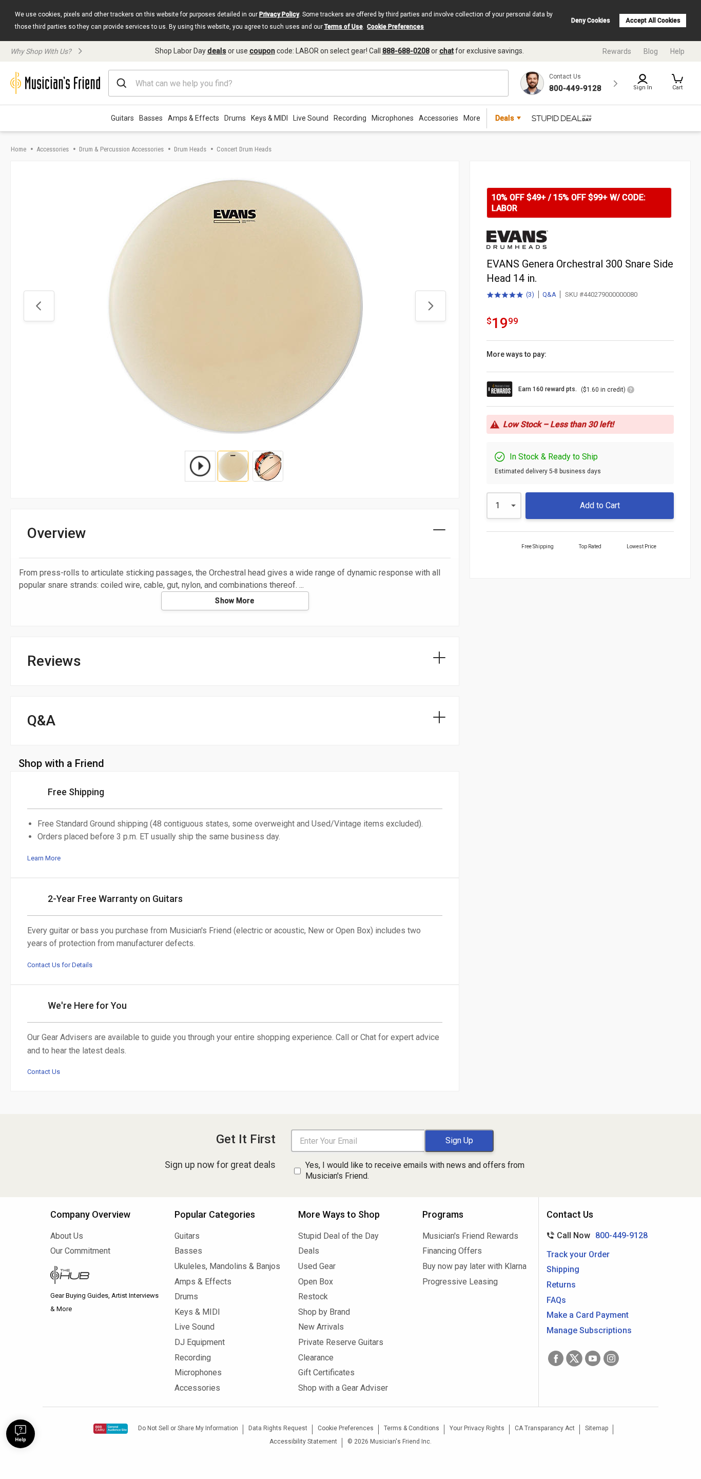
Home (18, 149)
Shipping (563, 1269)
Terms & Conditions (411, 1428)
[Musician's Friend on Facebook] (556, 1358)
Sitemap (596, 1428)
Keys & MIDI (269, 118)
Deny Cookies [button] (590, 20)
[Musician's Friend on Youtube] (592, 1358)
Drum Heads (190, 149)
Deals (308, 1251)
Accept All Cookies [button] (653, 20)
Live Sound (310, 118)
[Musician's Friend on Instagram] (611, 1358)
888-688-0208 (406, 51)
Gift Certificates (326, 1372)
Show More (235, 601)
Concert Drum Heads (244, 149)
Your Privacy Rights (477, 1428)
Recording (350, 118)
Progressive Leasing (460, 1281)
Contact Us (43, 1071)
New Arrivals (321, 1327)
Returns (561, 1285)
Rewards (616, 51)
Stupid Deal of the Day (338, 1236)
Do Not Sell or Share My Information (188, 1428)
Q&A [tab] (41, 720)
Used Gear (317, 1266)
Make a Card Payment (588, 1315)
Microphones (393, 118)
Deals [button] (504, 118)
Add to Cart (600, 505)
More (471, 118)
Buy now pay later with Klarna (474, 1266)
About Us (66, 1236)
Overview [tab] (56, 533)
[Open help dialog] (20, 1433)
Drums (235, 118)
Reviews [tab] (54, 660)
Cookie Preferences (395, 26)
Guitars (122, 118)
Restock (313, 1296)
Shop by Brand (324, 1312)
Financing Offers (452, 1251)
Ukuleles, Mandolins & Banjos (227, 1266)
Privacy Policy (279, 14)
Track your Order (578, 1254)
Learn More (44, 858)
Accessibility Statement (303, 1441)
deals (216, 51)
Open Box (315, 1281)
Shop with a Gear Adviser (343, 1388)
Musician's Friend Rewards (470, 1236)
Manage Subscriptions (589, 1330)
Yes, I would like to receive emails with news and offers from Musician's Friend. (414, 1170)
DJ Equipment (199, 1342)
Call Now (595, 1235)
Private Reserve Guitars (340, 1342)
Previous (39, 306)
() (510, 295)
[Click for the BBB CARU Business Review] (110, 1429)
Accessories (438, 118)
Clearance (316, 1357)
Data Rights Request (277, 1428)
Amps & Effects (193, 118)
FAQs (556, 1300)
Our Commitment (80, 1251)
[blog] (104, 1276)
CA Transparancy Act (545, 1428)
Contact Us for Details (59, 965)
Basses (151, 118)
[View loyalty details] (630, 391)
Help (677, 51)
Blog (651, 51)
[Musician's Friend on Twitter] (574, 1358)
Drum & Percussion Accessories (121, 149)
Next (430, 306)
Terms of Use (343, 26)
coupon (262, 51)
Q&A (549, 294)
